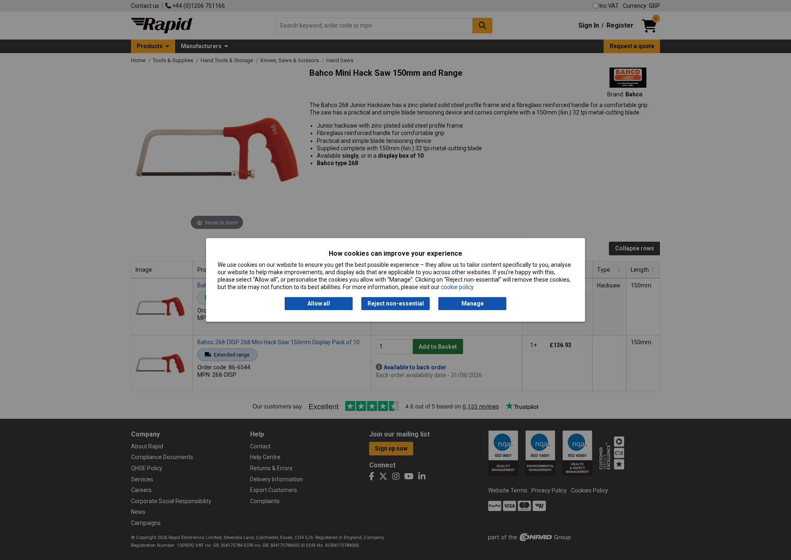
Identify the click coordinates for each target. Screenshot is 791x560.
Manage (472, 303)
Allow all (318, 303)
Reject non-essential (395, 303)
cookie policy (457, 287)
